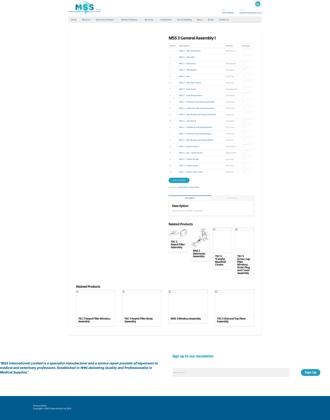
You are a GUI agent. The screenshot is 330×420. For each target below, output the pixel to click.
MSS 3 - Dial (184, 76)
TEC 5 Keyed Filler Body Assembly (138, 320)
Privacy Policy (40, 405)
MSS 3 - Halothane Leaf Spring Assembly (196, 102)
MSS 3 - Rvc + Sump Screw (191, 153)
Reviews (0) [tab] (232, 198)
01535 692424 (228, 12)
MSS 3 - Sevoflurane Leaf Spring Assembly (197, 114)
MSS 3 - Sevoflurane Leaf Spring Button (196, 140)
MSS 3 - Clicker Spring (188, 165)
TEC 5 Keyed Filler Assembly (178, 244)
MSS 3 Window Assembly (186, 318)
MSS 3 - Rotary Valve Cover (191, 172)
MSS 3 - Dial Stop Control (190, 82)
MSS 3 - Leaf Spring (187, 121)
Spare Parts (184, 187)
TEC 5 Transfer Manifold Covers (220, 260)
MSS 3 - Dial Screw (187, 63)
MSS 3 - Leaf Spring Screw (190, 95)
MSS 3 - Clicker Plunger (189, 159)
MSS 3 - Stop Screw (187, 89)
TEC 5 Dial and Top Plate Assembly (231, 320)
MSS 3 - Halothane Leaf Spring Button (195, 127)
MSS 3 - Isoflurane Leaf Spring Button (195, 134)
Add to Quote (179, 180)
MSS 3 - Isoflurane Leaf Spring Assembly (196, 108)
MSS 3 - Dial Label (187, 57)
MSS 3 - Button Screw (188, 146)
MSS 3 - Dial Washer (188, 70)
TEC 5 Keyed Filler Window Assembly (94, 320)
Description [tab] (190, 198)
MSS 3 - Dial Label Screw (189, 51)
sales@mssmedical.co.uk (250, 12)
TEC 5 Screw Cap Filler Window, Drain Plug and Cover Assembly (243, 264)
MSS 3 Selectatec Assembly (199, 253)
